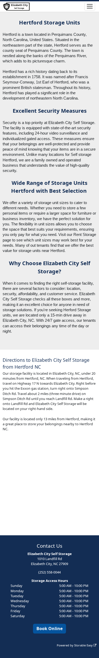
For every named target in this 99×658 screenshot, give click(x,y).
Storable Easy (83, 645)
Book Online (49, 628)
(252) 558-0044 (49, 572)
